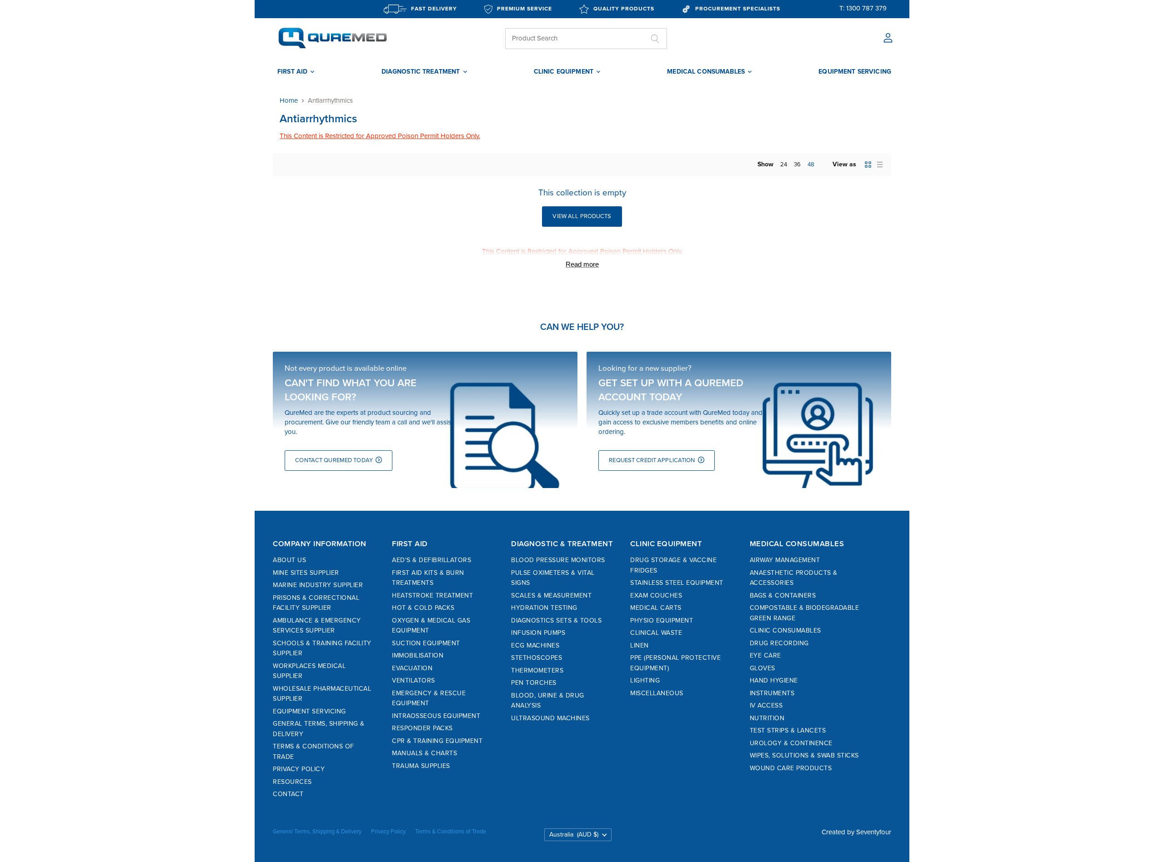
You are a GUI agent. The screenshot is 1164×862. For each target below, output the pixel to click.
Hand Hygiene (774, 680)
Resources (292, 782)
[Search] (655, 38)
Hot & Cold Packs (423, 608)
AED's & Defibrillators (431, 560)
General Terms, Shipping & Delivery (317, 831)
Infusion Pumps (538, 633)
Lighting (645, 680)
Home (289, 101)
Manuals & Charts (424, 753)
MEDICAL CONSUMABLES (707, 72)
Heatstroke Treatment (432, 595)
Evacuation (412, 668)
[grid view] (868, 164)
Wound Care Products (791, 768)
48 (811, 164)
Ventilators (413, 680)
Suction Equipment (426, 643)
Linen (639, 645)
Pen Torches (534, 683)
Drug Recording (779, 643)
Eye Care (765, 655)
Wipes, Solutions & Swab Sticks (804, 755)
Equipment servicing (854, 72)
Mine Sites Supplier (306, 573)
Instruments (772, 693)
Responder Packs (422, 728)
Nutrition (767, 718)
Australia (573, 834)
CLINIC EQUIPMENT (564, 72)
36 (797, 164)
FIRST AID (293, 72)
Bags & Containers (783, 595)
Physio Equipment (661, 620)
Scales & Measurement (551, 595)
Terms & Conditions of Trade (450, 831)
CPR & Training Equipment (437, 741)
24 (783, 164)
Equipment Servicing (309, 711)
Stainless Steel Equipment (676, 583)
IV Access (766, 705)
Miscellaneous (656, 693)
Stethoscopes (536, 658)
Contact (288, 794)
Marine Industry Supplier (318, 585)
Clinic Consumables (785, 630)
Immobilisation (417, 655)
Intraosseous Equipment (436, 716)
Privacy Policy (299, 769)
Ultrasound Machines (550, 718)
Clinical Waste (656, 633)
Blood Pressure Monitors (558, 560)
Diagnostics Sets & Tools (556, 620)
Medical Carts (656, 608)
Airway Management (785, 560)
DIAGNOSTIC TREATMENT (421, 72)
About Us (289, 560)
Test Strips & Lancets (788, 730)
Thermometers (537, 670)
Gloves (762, 668)
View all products (581, 216)
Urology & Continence (791, 743)
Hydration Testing (544, 608)
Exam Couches (656, 595)
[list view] (879, 164)
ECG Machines (535, 645)
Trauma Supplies (421, 766)
